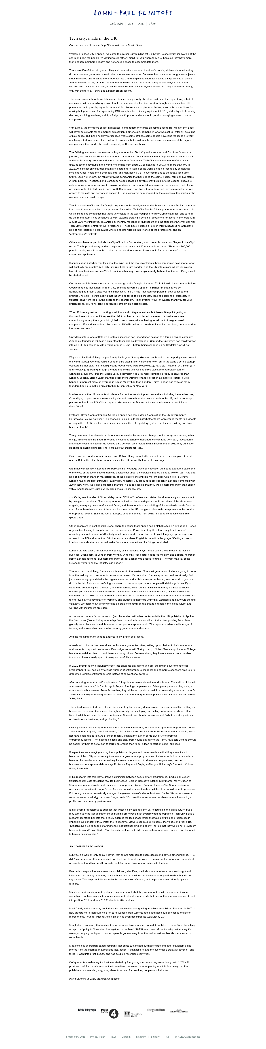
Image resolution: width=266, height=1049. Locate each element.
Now (141, 23)
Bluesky (155, 1036)
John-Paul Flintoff (133, 13)
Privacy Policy (97, 1036)
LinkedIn (126, 1036)
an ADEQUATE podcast (187, 1036)
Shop (152, 23)
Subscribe (116, 23)
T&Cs (114, 1036)
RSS (130, 23)
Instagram (141, 1036)
